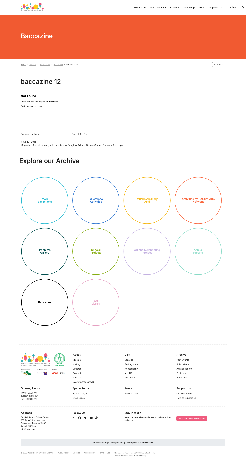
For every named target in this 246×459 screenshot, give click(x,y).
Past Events (182, 359)
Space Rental (81, 388)
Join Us (77, 377)
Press (128, 388)
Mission (77, 359)
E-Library (181, 373)
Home (23, 64)
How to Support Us (186, 398)
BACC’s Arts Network (84, 382)
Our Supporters (184, 393)
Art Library (130, 377)
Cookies (76, 453)
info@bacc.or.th (28, 429)
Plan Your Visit (158, 7)
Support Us (215, 7)
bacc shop (189, 7)
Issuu (36, 134)
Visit (127, 354)
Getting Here (131, 364)
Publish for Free (80, 134)
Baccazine (58, 64)
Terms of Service (135, 456)
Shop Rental (79, 398)
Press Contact (132, 393)
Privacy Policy (63, 453)
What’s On (140, 7)
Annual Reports (184, 368)
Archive (174, 7)
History (76, 364)
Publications (45, 64)
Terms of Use (104, 453)
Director (77, 368)
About (202, 7)
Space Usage (80, 393)
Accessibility (131, 368)
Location (129, 359)
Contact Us (79, 373)
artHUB (128, 373)
